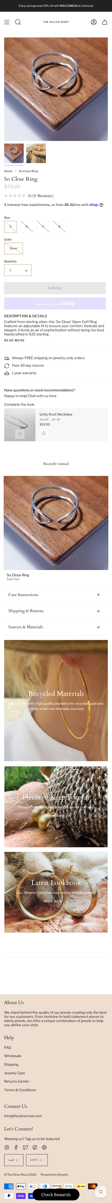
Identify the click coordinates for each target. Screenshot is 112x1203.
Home (8, 171)
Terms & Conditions (20, 1090)
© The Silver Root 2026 (20, 1174)
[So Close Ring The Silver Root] (14, 153)
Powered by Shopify (54, 1174)
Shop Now (53, 901)
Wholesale (12, 1056)
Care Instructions (23, 595)
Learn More (53, 816)
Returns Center (16, 1081)
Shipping (11, 1064)
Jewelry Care (14, 1073)
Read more (14, 340)
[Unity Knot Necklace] (19, 425)
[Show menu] (7, 22)
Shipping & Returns (25, 611)
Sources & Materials (25, 627)
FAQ (7, 1047)
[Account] (94, 22)
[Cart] (105, 22)
